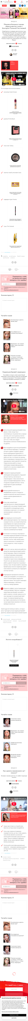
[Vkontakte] (13, 50)
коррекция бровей (7, 620)
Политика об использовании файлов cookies (10, 1011)
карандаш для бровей (16, 619)
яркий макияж (6, 257)
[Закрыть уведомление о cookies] (26, 997)
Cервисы (13, 5)
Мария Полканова (7, 622)
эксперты (12, 257)
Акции (4, 5)
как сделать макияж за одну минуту (11, 858)
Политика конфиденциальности (11, 290)
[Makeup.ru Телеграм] (25, 6)
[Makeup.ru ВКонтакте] (20, 6)
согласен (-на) (8, 287)
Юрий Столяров (21, 256)
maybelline (5, 256)
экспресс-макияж (7, 857)
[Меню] (1, 1)
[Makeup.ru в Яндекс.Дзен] (22, 6)
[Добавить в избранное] (17, 644)
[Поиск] (27, 1)
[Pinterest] (15, 50)
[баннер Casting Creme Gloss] (14, 13)
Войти (22, 2)
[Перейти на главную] (8, 2)
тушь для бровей (22, 620)
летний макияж (12, 256)
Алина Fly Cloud (6, 860)
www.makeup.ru (7, 252)
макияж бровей (6, 619)
